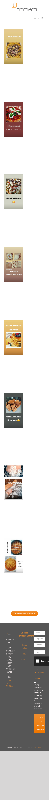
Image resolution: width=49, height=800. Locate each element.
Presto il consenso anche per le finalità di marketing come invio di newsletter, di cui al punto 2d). (38, 697)
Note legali (38, 748)
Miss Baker (24, 646)
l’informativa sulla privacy (38, 675)
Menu (40, 18)
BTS (24, 659)
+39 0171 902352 (9, 683)
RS (24, 654)
